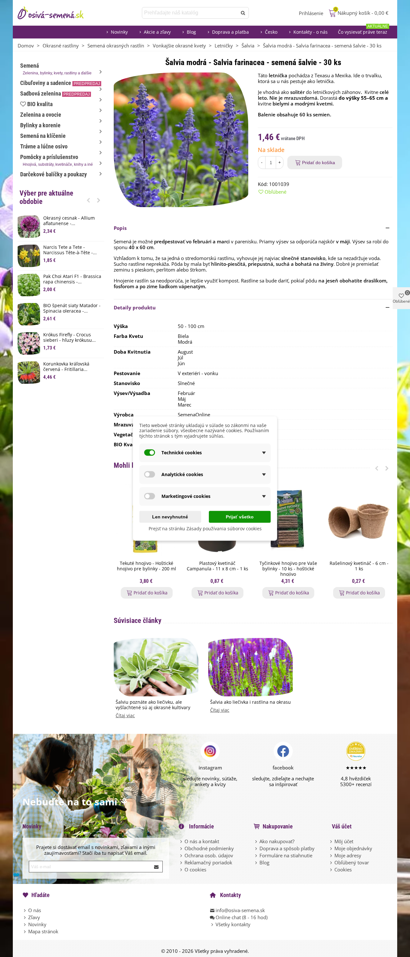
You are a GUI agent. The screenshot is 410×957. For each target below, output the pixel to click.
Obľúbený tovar (351, 862)
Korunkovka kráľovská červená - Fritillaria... (66, 366)
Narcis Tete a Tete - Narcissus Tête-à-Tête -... (70, 250)
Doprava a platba (230, 32)
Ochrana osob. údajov (208, 855)
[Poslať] (243, 12)
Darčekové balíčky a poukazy (53, 174)
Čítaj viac (125, 715)
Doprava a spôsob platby (287, 848)
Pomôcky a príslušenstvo (56, 160)
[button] (88, 200)
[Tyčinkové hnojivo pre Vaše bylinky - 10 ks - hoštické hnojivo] (288, 520)
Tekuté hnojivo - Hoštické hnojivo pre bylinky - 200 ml (146, 566)
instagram (210, 767)
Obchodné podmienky (209, 848)
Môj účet (343, 841)
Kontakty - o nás (310, 32)
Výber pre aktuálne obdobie (46, 197)
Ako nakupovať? (276, 841)
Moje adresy (347, 855)
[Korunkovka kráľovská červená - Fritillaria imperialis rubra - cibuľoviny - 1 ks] (29, 372)
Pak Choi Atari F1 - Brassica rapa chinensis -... (72, 279)
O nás (34, 910)
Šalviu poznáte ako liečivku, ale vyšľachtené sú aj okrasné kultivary (153, 705)
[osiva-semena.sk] (56, 12)
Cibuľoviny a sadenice (60, 83)
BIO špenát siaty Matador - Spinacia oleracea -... (72, 308)
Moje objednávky (353, 848)
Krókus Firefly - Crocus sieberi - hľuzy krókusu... (69, 337)
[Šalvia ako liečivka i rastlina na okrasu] (250, 666)
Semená (56, 68)
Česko (271, 32)
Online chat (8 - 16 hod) (241, 917)
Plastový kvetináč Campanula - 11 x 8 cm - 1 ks (217, 566)
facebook (283, 767)
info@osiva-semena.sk (240, 910)
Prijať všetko (240, 516)
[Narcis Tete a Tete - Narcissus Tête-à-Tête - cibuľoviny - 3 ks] (29, 256)
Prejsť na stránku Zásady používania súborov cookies (205, 528)
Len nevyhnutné (170, 516)
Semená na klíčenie (43, 135)
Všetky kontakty (233, 924)
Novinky (119, 32)
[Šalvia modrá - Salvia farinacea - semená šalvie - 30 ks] (181, 139)
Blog (191, 32)
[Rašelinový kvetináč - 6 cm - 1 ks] (359, 520)
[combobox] (190, 12)
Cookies (343, 869)
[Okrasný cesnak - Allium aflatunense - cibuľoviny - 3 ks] (29, 226)
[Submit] (156, 866)
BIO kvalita (40, 104)
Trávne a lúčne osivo (44, 146)
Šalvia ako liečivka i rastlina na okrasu (250, 702)
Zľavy (34, 917)
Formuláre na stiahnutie (285, 855)
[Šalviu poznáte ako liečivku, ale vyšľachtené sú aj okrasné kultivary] (156, 666)
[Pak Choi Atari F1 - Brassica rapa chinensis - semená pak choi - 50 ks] (29, 285)
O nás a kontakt (201, 841)
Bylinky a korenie (40, 125)
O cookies (195, 869)
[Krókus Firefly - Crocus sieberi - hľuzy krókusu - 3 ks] (29, 343)
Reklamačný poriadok (208, 862)
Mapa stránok (43, 931)
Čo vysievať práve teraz (363, 30)
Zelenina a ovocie (40, 114)
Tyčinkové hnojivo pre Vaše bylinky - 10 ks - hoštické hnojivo (288, 569)
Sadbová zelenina (55, 93)
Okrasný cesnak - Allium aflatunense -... (69, 220)
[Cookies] (331, 869)
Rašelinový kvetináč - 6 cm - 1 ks (359, 566)
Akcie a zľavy (157, 32)
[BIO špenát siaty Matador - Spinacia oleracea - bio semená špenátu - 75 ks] (29, 314)
